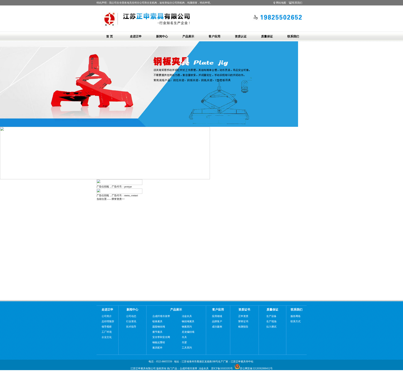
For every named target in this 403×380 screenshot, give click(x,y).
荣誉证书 (243, 321)
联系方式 (295, 321)
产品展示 (188, 36)
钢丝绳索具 (188, 321)
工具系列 (187, 347)
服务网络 (295, 316)
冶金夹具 (187, 316)
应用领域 (217, 316)
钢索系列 (187, 326)
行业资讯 (131, 321)
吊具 (184, 337)
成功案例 (217, 326)
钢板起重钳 (158, 342)
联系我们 (295, 2)
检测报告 (243, 326)
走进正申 (136, 36)
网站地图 (281, 2)
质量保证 (267, 36)
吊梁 (184, 342)
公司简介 (107, 316)
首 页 (109, 36)
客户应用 (214, 36)
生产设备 (271, 316)
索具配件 (157, 347)
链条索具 (157, 321)
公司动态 (131, 316)
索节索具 (157, 331)
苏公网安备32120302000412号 (256, 368)
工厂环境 (107, 331)
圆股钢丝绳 (158, 326)
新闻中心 (162, 36)
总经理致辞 (108, 321)
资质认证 (241, 36)
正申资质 (243, 316)
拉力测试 (271, 326)
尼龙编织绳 (188, 331)
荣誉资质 (117, 199)
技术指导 (131, 326)
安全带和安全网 (161, 337)
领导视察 (107, 326)
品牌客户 (217, 321)
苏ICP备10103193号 (222, 368)
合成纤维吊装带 (161, 316)
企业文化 (107, 337)
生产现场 (271, 321)
